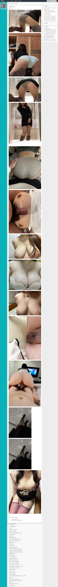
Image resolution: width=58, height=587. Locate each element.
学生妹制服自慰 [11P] (46, 9)
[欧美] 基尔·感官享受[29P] (12, 574)
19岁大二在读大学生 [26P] (47, 13)
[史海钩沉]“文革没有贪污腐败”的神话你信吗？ (15, 539)
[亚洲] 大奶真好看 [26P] (12, 534)
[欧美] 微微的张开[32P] (12, 553)
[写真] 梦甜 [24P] (11, 582)
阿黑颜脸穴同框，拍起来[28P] (47, 14)
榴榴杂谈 (2, 0)
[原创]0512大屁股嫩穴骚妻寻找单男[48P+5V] (49, 36)
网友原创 (16, 3)
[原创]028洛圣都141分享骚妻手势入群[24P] (49, 37)
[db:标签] (16, 517)
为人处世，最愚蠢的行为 (12, 526)
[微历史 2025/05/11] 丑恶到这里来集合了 (14, 561)
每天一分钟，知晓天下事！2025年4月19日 (14, 564)
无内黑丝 (10, 528)
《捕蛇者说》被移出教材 (12, 569)
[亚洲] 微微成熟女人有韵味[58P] (13, 529)
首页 (14, 3)
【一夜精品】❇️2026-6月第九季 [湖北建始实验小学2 (16, 550)
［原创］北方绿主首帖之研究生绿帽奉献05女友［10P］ (51, 17)
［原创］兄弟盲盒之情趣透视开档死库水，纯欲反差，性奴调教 (17, 575)
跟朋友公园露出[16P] (11, 585)
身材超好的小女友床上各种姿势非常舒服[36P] (49, 10)
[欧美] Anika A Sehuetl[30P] (12, 531)
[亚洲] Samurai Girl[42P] (12, 572)
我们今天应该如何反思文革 (12, 556)
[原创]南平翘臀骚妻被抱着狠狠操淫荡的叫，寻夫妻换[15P (51, 29)
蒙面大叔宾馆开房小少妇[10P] (13, 558)
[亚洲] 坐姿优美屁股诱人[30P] (13, 537)
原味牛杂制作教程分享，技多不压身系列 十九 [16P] (15, 566)
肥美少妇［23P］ (11, 577)
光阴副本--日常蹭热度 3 (12, 555)
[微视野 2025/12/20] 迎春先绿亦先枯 (13, 583)
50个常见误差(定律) (11, 545)
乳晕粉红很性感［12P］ (12, 542)
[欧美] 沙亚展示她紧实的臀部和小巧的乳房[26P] (15, 548)
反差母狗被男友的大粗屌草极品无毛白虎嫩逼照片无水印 (51, 20)
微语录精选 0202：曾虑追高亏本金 (13, 547)
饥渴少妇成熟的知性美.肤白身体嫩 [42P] (17, 520)
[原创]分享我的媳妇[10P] (47, 28)
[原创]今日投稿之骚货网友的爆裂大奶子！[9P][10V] (15, 580)
